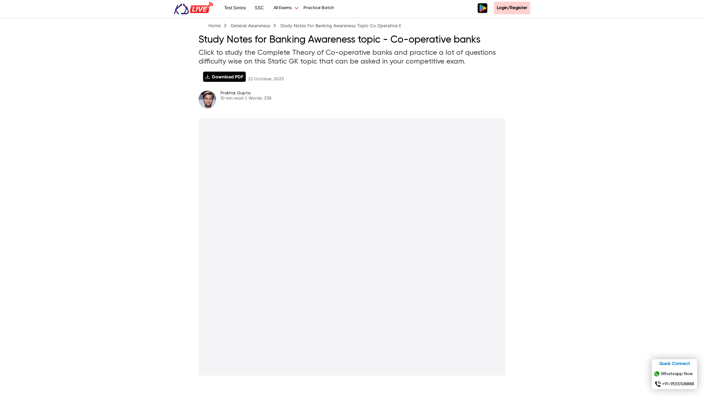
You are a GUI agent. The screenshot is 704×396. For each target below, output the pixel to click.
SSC (259, 8)
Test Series (235, 8)
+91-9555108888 (678, 384)
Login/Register (512, 8)
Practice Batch (319, 8)
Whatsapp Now (677, 374)
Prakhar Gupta (236, 93)
